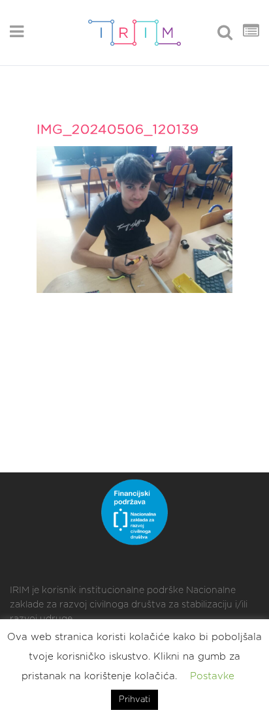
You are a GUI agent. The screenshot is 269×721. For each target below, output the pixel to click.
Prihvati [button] (134, 700)
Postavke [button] (212, 676)
